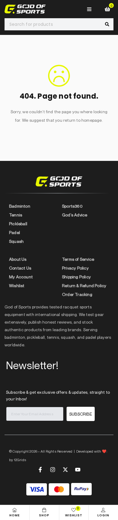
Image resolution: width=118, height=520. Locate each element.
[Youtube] (77, 469)
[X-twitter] (65, 469)
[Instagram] (52, 469)
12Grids (20, 459)
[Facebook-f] (40, 469)
